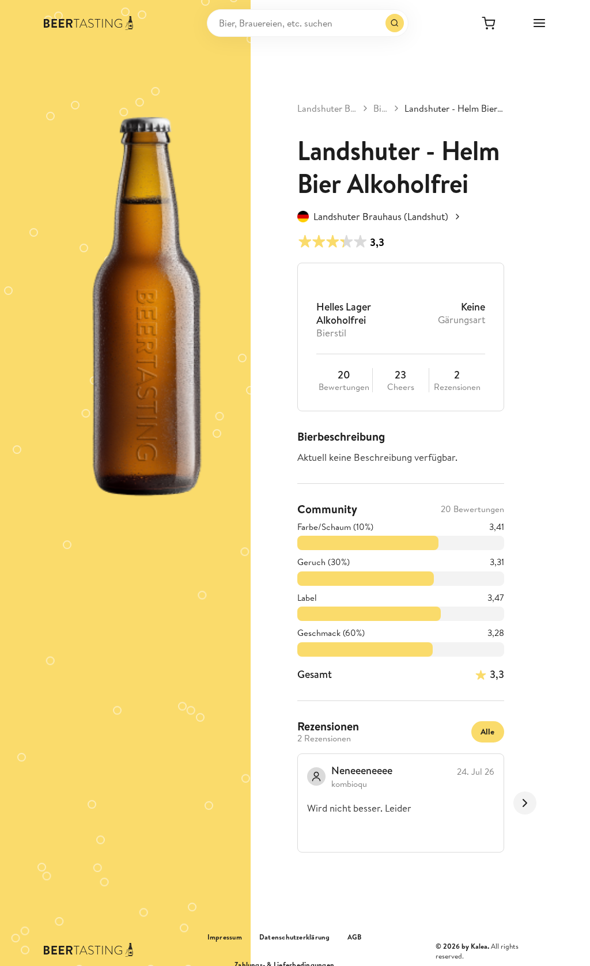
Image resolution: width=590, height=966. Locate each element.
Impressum (224, 937)
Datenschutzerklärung (294, 937)
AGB (354, 937)
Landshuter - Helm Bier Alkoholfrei (454, 108)
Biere (380, 108)
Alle (488, 731)
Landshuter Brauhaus (327, 108)
